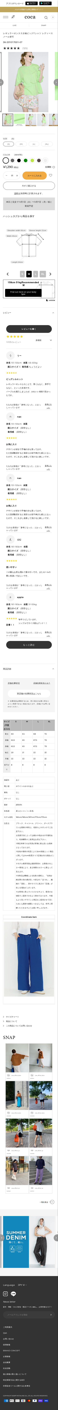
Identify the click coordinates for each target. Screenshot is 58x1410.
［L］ (34, 144)
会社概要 (6, 1362)
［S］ (8, 144)
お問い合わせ (8, 1339)
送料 (16, 193)
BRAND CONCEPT (11, 1351)
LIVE (14, 25)
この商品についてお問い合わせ (19, 1026)
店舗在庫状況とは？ (41, 683)
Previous (2, 1237)
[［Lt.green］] (32, 160)
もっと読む (29, 644)
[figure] (8, 274)
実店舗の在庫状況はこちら (29, 693)
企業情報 (6, 1356)
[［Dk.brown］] (39, 160)
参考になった (48, 406)
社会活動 (6, 1368)
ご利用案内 (7, 1327)
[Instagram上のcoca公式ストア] (5, 1295)
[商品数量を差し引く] (17, 175)
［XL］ (46, 144)
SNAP (43, 25)
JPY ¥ (21, 1284)
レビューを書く (29, 329)
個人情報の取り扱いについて (15, 1374)
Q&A (5, 1333)
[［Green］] (25, 160)
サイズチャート (12, 1017)
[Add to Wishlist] (51, 175)
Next (56, 1237)
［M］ (21, 144)
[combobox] (29, 274)
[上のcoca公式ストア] (13, 1295)
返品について (11, 1021)
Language (9, 1285)
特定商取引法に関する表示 (14, 1380)
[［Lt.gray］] (45, 160)
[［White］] (6, 160)
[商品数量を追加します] (6, 175)
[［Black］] (19, 160)
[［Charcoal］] (12, 160)
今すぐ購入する (29, 186)
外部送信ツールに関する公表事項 (16, 1386)
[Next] (56, 82)
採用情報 (6, 1345)
